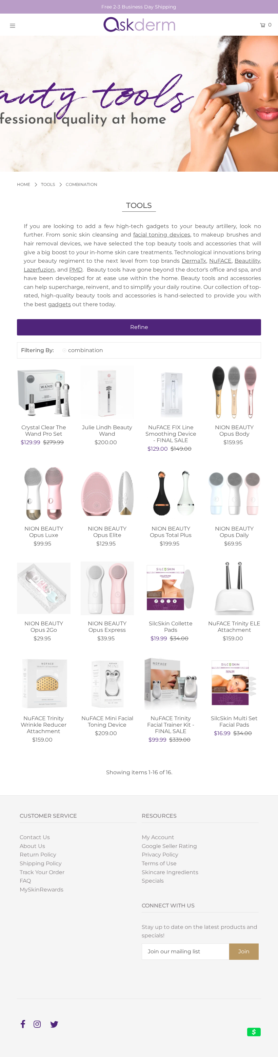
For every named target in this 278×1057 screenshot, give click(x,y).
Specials (153, 881)
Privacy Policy (160, 854)
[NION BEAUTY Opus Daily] (234, 493)
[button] (139, 327)
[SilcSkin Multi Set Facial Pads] (234, 683)
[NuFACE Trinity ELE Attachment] (234, 588)
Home (23, 184)
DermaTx (194, 261)
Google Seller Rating (169, 846)
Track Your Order (42, 872)
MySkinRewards (41, 889)
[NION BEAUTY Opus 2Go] (44, 588)
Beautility (247, 261)
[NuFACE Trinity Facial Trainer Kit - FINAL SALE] (171, 683)
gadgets (59, 304)
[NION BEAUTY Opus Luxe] (44, 493)
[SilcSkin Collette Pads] (171, 588)
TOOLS (48, 184)
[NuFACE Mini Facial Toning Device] (107, 683)
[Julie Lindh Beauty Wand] (107, 392)
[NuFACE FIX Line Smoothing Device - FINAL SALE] (171, 392)
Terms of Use (159, 863)
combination (85, 350)
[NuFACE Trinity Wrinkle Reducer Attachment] (44, 683)
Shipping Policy (41, 863)
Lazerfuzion (39, 269)
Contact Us (35, 837)
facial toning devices (161, 234)
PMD (75, 269)
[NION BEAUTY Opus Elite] (107, 493)
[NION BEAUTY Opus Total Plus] (171, 493)
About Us (32, 846)
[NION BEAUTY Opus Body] (234, 392)
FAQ (25, 881)
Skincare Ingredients (170, 872)
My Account (158, 837)
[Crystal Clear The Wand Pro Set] (44, 392)
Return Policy (38, 854)
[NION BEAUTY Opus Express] (107, 588)
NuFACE (220, 261)
